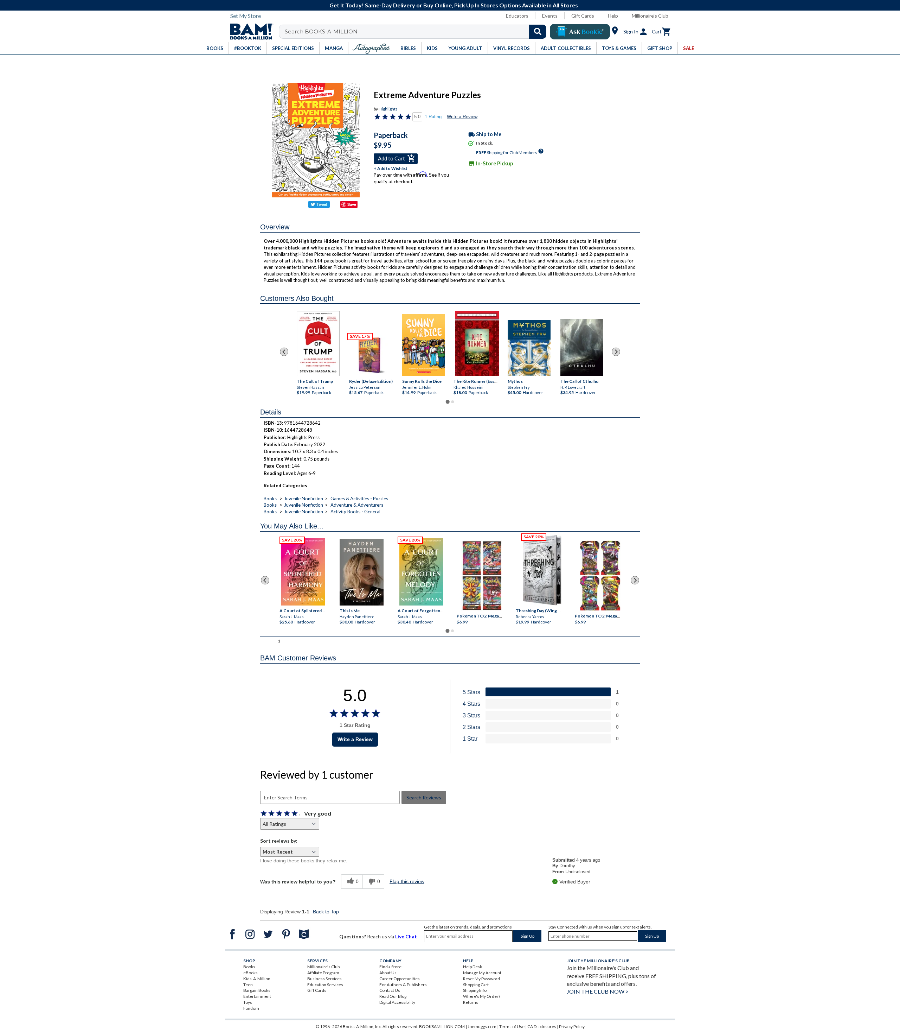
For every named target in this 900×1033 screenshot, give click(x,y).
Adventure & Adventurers (356, 505)
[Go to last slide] (284, 352)
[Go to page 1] (447, 402)
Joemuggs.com (482, 1026)
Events (550, 16)
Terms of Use (512, 1026)
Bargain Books (256, 990)
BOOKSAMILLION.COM (442, 1026)
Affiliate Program (323, 972)
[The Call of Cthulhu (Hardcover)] (581, 347)
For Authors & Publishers (403, 984)
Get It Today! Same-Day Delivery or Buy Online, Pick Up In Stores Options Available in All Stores (453, 5)
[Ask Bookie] (580, 31)
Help (613, 16)
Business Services (324, 978)
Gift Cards (582, 16)
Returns (470, 1002)
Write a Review (462, 116)
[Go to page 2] (452, 401)
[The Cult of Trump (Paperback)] (318, 343)
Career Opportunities (399, 978)
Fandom (251, 1008)
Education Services (325, 984)
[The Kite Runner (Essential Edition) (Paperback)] (477, 343)
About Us (388, 972)
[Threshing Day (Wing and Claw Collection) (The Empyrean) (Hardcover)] (542, 570)
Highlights (388, 109)
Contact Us (389, 990)
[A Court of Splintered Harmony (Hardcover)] (303, 572)
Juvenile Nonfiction (303, 498)
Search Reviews (423, 797)
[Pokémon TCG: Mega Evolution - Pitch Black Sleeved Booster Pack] (600, 576)
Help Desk (472, 966)
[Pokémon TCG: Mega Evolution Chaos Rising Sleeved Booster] (481, 576)
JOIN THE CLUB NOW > (598, 991)
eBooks (250, 972)
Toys (247, 1002)
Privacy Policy (572, 1026)
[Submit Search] (537, 32)
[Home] (249, 32)
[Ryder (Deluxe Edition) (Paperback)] (371, 355)
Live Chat (406, 936)
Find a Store (390, 966)
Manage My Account (482, 972)
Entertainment (257, 996)
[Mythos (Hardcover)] (529, 348)
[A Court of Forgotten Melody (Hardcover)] (421, 572)
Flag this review (407, 881)
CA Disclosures (541, 1026)
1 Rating (433, 116)
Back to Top (326, 911)
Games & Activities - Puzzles (359, 498)
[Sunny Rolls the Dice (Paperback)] (423, 345)
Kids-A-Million (256, 978)
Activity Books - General (355, 511)
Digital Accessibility (397, 1002)
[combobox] (417, 31)
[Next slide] (616, 352)
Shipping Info (475, 990)
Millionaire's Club (650, 16)
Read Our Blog (392, 996)
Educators (517, 16)
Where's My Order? (481, 996)
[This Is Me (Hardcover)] (361, 572)
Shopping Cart (476, 984)
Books (270, 498)
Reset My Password (481, 978)
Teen (248, 984)
